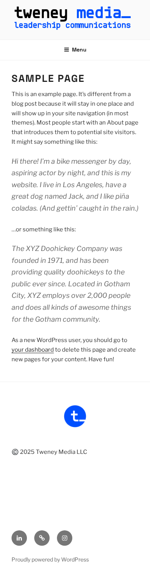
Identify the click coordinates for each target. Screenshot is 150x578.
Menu (79, 49)
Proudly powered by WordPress (50, 559)
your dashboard (33, 349)
